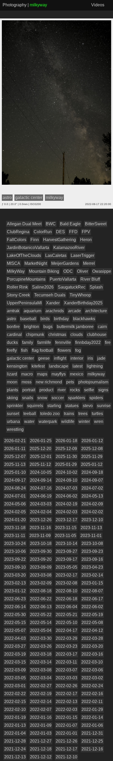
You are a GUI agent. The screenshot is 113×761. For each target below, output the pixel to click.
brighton (31, 326)
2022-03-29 (66, 638)
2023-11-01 (91, 535)
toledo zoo (50, 413)
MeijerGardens (65, 263)
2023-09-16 (92, 559)
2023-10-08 (92, 543)
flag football (42, 350)
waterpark (48, 421)
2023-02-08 (66, 583)
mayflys (59, 374)
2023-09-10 (15, 567)
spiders (96, 398)
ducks (12, 342)
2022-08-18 (41, 591)
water (29, 421)
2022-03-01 (15, 686)
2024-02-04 (41, 512)
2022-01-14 (92, 717)
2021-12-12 (41, 757)
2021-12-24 (15, 749)
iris (90, 358)
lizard (12, 374)
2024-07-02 (92, 488)
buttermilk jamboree (75, 326)
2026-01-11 (14, 448)
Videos (97, 5)
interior (76, 358)
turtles (97, 413)
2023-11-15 (65, 527)
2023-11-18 (14, 527)
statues (72, 405)
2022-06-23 (15, 599)
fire (108, 342)
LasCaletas (55, 255)
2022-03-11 (66, 662)
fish (24, 350)
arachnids (54, 311)
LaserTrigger (82, 255)
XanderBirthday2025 (83, 303)
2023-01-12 (15, 591)
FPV (86, 232)
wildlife (67, 421)
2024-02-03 (66, 512)
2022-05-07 (15, 630)
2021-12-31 (92, 733)
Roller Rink (17, 287)
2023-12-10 (92, 520)
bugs (48, 326)
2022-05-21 (66, 614)
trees (83, 413)
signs (103, 390)
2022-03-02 (92, 678)
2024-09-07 (92, 480)
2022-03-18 (41, 654)
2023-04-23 (92, 567)
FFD (73, 232)
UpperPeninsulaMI (24, 303)
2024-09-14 (41, 480)
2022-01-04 (15, 733)
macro (27, 374)
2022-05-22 (41, 614)
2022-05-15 (15, 622)
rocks (75, 390)
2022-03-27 (15, 646)
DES (60, 232)
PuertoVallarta (63, 279)
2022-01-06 (92, 725)
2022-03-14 (41, 662)
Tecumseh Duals (49, 295)
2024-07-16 (41, 488)
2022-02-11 (92, 701)
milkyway (96, 374)
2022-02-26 (66, 686)
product (46, 390)
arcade (74, 311)
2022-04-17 (66, 630)
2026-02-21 (15, 440)
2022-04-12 (92, 630)
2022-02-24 (92, 686)
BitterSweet (95, 224)
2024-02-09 (92, 504)
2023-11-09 (40, 535)
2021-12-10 (66, 757)
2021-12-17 (66, 749)
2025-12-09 (66, 448)
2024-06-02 (66, 496)
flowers (64, 350)
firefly (12, 350)
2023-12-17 (66, 520)
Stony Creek (18, 295)
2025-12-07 (15, 456)
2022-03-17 (66, 654)
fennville (63, 342)
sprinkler (15, 405)
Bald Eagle (70, 224)
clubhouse (96, 334)
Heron (86, 239)
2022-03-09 (15, 670)
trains (69, 413)
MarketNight (35, 263)
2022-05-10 (66, 622)
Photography (15, 5)
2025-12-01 (41, 456)
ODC (68, 271)
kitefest (38, 366)
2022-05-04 (41, 630)
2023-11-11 (14, 535)
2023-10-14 (66, 543)
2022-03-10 (92, 662)
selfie (89, 390)
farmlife (44, 342)
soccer (58, 398)
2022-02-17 (66, 693)
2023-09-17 (66, 559)
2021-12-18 (41, 749)
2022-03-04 (41, 678)
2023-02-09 (41, 583)
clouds (76, 334)
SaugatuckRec (71, 287)
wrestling (15, 429)
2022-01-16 (41, 717)
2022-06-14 (15, 606)
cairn (102, 326)
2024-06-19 (41, 496)
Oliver (82, 271)
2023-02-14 (92, 575)
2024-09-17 (15, 480)
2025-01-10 (15, 472)
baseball (28, 318)
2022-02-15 (15, 701)
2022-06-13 (41, 606)
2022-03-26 (41, 646)
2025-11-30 (66, 456)
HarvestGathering (59, 239)
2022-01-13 (15, 725)
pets (70, 382)
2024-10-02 (66, 472)
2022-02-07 (41, 709)
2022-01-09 (41, 725)
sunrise (104, 405)
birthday (61, 318)
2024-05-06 (15, 504)
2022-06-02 (92, 606)
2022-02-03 (66, 709)
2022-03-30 (41, 638)
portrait (28, 390)
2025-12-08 (92, 448)
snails (27, 398)
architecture (96, 311)
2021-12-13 (15, 757)
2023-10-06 (15, 551)
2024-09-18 (92, 472)
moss (27, 382)
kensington (17, 366)
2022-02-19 (41, 693)
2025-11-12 (40, 464)
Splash (96, 287)
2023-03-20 (15, 575)
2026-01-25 (41, 440)
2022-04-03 (15, 638)
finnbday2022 (88, 342)
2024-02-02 (92, 512)
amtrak (13, 311)
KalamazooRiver (69, 247)
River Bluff (90, 279)
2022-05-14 (41, 622)
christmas (57, 334)
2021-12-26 (66, 741)
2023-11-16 (40, 527)
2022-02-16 (92, 693)
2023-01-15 (92, 583)
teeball (29, 413)
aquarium (32, 311)
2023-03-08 (41, 575)
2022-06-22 (41, 599)
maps (42, 374)
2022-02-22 (15, 693)
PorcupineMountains (26, 279)
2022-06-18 (66, 599)
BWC (51, 224)
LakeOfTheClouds (24, 255)
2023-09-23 (92, 551)
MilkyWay (16, 271)
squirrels (35, 405)
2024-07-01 (15, 496)
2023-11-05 (65, 535)
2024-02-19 (66, 504)
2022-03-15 (15, 662)
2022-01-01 (66, 733)
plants (12, 390)
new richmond (49, 382)
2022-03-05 (15, 678)
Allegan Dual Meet (24, 224)
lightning (95, 366)
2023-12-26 (41, 520)
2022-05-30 (15, 614)
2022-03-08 (41, 670)
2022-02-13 (66, 701)
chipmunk (35, 334)
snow (42, 398)
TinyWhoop (80, 295)
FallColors (16, 239)
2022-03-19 (15, 654)
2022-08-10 (66, 591)
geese (44, 358)
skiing (12, 398)
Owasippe (101, 271)
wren (98, 421)
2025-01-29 (66, 464)
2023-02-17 (66, 575)
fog (78, 350)
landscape (58, 366)
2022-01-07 (66, 725)
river (62, 390)
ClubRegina (18, 232)
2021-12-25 (92, 741)
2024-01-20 (15, 520)
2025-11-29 (91, 456)
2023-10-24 (15, 543)
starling (54, 405)
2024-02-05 (15, 512)
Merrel (89, 263)
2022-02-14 (41, 701)
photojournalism (93, 382)
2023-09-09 (41, 567)
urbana (13, 421)
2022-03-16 (92, 654)
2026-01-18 (66, 440)
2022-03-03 (66, 678)
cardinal (14, 334)
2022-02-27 (41, 686)
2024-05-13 (92, 496)
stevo (88, 405)
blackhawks (84, 318)
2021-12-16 (92, 749)
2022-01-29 (92, 709)
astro (11, 318)
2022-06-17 (92, 599)
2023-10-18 (41, 543)
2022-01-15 (66, 717)
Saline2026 (43, 287)
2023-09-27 (66, 551)
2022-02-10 (15, 709)
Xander (53, 303)
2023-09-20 (41, 559)
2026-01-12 (92, 440)
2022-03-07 (66, 670)
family (27, 342)
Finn (34, 239)
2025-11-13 (14, 464)
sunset (13, 413)
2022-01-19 (15, 717)
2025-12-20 (40, 448)
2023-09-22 (15, 559)
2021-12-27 (41, 741)
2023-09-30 (41, 551)
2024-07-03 (66, 488)
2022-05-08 (92, 622)
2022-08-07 (92, 591)
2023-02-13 (15, 583)
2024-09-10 (66, 480)
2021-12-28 (15, 741)
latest (78, 366)
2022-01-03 (41, 733)
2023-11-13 (91, 527)
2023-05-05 (66, 567)
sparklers (76, 398)
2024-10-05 (41, 472)
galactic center (20, 358)
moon (12, 382)
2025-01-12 (91, 464)
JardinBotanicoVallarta (28, 247)
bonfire (13, 326)
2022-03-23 (66, 646)
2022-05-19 (92, 614)
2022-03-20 (92, 646)
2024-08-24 (15, 488)
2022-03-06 (92, 670)
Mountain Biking (44, 271)
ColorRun (43, 232)
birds (45, 318)
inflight (60, 358)
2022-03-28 (92, 638)
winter (84, 421)
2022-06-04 (66, 606)
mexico (76, 374)
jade (101, 358)
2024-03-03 (41, 504)
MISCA (13, 263)
